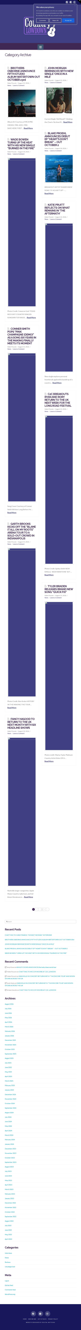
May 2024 (8, 1126)
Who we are (32, 1319)
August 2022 (9, 1221)
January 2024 (9, 1144)
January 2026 (9, 1036)
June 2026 (8, 1013)
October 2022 (10, 1212)
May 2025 (8, 1072)
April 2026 (8, 1022)
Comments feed (10, 1290)
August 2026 (9, 1004)
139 (44, 909)
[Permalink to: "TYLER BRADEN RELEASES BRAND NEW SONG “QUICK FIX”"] (59, 676)
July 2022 (8, 1225)
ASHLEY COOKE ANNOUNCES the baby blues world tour (36, 967)
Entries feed (9, 1285)
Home (25, 1319)
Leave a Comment (18, 85)
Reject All (55, 20)
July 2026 (8, 1008)
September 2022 (10, 1216)
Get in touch (42, 1319)
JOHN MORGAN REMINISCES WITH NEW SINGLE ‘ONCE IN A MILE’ (59, 72)
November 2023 (10, 1153)
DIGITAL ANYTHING (48, 1322)
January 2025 (9, 1090)
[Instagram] (74, 2)
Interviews (8, 1253)
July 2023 (8, 1171)
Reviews (7, 1262)
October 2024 (10, 1103)
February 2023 (10, 1194)
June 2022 (8, 1230)
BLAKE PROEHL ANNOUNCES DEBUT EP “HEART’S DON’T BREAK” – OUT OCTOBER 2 (57, 139)
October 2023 (10, 1158)
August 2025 (9, 1058)
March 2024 (9, 1135)
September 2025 (10, 1054)
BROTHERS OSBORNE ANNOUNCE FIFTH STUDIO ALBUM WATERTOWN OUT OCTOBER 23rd (23, 74)
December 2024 (10, 1094)
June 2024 (8, 1121)
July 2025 (8, 1063)
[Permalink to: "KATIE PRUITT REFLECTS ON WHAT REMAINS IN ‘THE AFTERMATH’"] (59, 297)
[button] (40, 47)
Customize (42, 20)
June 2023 (8, 1176)
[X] (70, 2)
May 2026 (8, 1017)
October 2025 (10, 1049)
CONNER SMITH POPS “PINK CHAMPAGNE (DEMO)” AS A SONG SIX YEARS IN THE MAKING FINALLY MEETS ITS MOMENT (21, 336)
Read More (28, 128)
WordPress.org (10, 1294)
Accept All (68, 20)
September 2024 (10, 1108)
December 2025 (10, 1040)
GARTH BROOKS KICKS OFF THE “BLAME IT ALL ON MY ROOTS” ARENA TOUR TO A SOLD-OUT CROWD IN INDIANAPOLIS (21, 531)
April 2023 (8, 1185)
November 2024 (10, 1099)
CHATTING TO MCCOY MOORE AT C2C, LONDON (37, 972)
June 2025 (8, 1067)
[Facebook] (67, 2)
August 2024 (9, 1112)
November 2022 (10, 1207)
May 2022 (8, 1234)
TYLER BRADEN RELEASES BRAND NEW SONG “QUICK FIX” (59, 589)
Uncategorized (10, 1267)
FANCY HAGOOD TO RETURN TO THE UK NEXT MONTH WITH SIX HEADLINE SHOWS (21, 723)
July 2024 (8, 1117)
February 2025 (10, 1085)
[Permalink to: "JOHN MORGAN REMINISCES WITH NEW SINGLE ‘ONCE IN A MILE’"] (59, 100)
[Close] (75, 5)
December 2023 (10, 1149)
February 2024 (10, 1139)
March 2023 (9, 1189)
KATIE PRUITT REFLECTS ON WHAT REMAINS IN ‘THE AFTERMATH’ (57, 209)
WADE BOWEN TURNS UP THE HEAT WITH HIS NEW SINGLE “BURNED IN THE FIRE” (21, 144)
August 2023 (9, 1167)
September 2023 (10, 1162)
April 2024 (8, 1130)
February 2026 (10, 1031)
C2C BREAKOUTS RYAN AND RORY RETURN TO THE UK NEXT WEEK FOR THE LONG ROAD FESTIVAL (58, 399)
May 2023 (8, 1180)
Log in (7, 1281)
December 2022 (10, 1203)
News (9, 85)
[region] (55, 14)
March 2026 (9, 1027)
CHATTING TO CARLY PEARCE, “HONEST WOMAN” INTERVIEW (28, 935)
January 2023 (9, 1198)
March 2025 (9, 1081)
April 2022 (8, 1239)
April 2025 (8, 1076)
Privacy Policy (53, 1319)
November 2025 (10, 1045)
